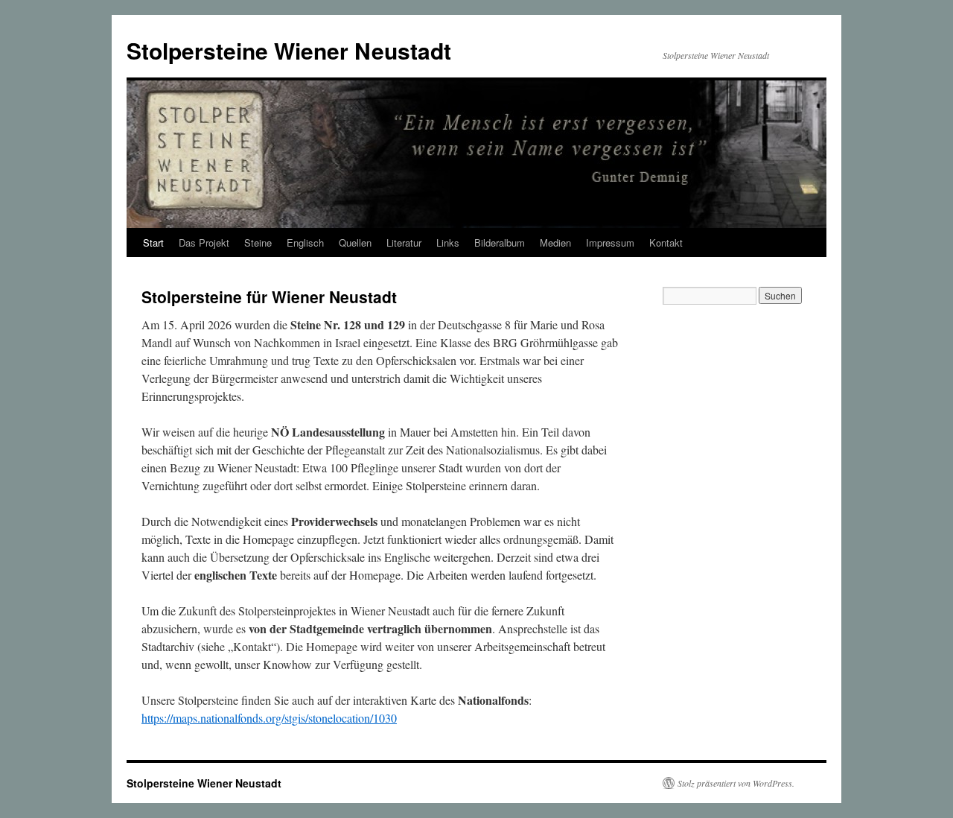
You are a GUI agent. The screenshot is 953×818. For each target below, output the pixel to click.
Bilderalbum (499, 242)
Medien (555, 242)
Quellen (355, 242)
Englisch (305, 242)
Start (153, 242)
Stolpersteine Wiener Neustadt (289, 50)
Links (447, 242)
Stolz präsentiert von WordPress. (736, 783)
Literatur (403, 242)
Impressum (610, 242)
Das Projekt (204, 242)
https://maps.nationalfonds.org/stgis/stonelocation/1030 (269, 718)
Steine (258, 242)
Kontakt (666, 242)
